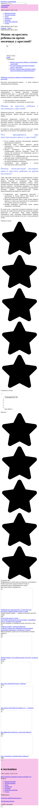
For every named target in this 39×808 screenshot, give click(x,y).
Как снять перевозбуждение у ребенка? (13, 683)
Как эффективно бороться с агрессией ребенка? (16, 732)
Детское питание (10, 15)
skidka (8, 57)
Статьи (7, 23)
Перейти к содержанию (8, 1)
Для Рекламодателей (7, 801)
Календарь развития (11, 21)
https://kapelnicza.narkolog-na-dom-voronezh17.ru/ (16, 777)
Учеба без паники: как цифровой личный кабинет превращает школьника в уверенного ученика (17, 629)
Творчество (8, 18)
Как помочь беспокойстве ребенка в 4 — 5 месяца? (17, 708)
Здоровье (7, 20)
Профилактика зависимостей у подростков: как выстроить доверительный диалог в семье (16, 610)
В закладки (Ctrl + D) (11, 397)
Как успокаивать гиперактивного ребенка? (15, 756)
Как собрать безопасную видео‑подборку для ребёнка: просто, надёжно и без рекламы (18, 620)
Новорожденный (10, 13)
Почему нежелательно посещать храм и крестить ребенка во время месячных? (23, 69)
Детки (7, 16)
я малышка (4, 7)
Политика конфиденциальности (11, 798)
